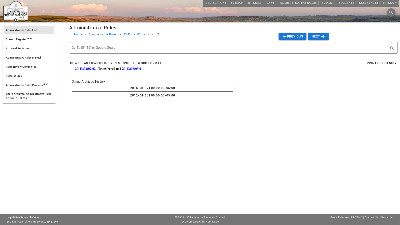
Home (78, 34)
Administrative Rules (103, 34)
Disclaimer (386, 217)
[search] (392, 48)
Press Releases (339, 217)
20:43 (127, 34)
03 (139, 34)
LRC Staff (357, 217)
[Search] (391, 12)
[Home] (15, 20)
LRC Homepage (190, 221)
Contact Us (371, 217)
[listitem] (29, 30)
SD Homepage (210, 221)
